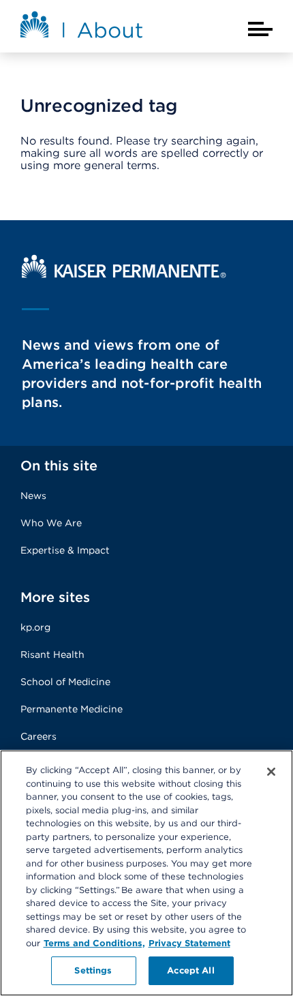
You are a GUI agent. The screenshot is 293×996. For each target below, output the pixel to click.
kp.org (35, 627)
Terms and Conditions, (94, 943)
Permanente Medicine (71, 709)
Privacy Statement (189, 943)
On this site (58, 465)
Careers (38, 736)
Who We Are (51, 522)
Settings (93, 970)
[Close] (271, 772)
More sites (55, 597)
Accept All (190, 970)
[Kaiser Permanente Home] (124, 274)
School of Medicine (65, 681)
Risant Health (52, 654)
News (33, 495)
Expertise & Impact (65, 550)
